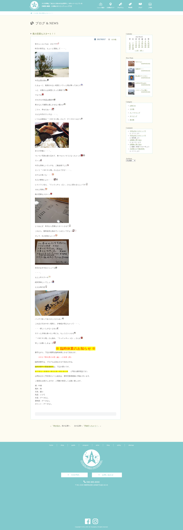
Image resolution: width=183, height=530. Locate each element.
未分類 (132, 120)
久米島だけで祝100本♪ (137, 149)
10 (142, 43)
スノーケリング (135, 113)
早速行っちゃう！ (91, 426)
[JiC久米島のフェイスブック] (88, 521)
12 (148, 43)
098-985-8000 (93, 482)
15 (136, 45)
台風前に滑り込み (136, 140)
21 (133, 47)
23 (139, 47)
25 (145, 47)
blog (108, 445)
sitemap (131, 445)
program (85, 445)
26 (148, 47)
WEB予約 (75, 475)
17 (142, 45)
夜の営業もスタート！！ (44, 34)
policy (119, 445)
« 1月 (137, 50)
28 (133, 49)
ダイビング (133, 116)
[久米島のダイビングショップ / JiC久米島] (34, 9)
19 (148, 45)
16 (139, 45)
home (51, 445)
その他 (113, 39)
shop (62, 445)
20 (130, 47)
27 (130, 49)
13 (130, 45)
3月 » (141, 50)
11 (145, 43)
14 (133, 45)
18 (145, 45)
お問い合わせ (107, 475)
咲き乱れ (56, 426)
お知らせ (133, 106)
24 (142, 47)
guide (73, 445)
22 (136, 47)
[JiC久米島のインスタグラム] (95, 521)
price (97, 445)
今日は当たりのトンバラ (138, 131)
